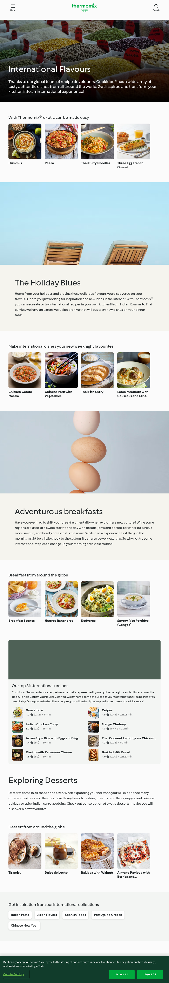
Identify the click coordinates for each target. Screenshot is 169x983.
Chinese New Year (24, 925)
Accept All (121, 974)
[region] (84, 969)
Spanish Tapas (75, 915)
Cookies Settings (13, 974)
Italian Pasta (20, 915)
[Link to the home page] (84, 7)
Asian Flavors (47, 915)
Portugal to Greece (108, 915)
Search (156, 10)
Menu (13, 10)
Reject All (150, 974)
